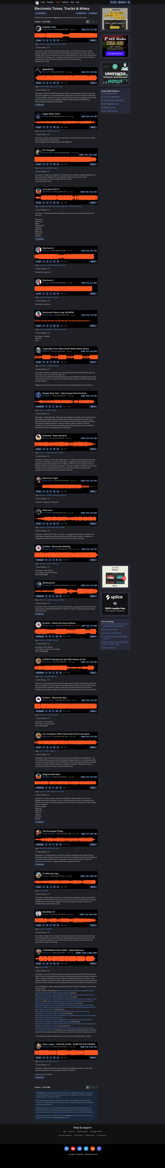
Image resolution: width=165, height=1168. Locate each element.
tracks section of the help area (83, 1112)
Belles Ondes (115, 104)
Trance (41, 791)
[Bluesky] (79, 1148)
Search (94, 13)
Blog (72, 2)
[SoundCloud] (92, 1148)
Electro (41, 410)
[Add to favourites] (50, 40)
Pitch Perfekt (107, 97)
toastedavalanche (50, 834)
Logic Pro (57, 131)
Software (65, 2)
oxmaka (46, 438)
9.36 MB (45, 891)
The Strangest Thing (52, 831)
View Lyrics (40, 105)
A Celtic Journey (50, 873)
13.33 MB (49, 131)
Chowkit (46, 251)
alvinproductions (49, 626)
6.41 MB (48, 206)
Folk (40, 891)
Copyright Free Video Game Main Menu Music (65, 348)
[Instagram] (99, 1148)
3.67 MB (47, 791)
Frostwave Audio (118, 100)
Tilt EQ (105, 93)
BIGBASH (47, 351)
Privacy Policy (78, 1135)
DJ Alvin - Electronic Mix (54, 697)
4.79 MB (49, 564)
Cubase (55, 168)
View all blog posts (109, 648)
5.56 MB (45, 86)
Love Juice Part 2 (50, 189)
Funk (40, 751)
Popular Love (49, 26)
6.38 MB (49, 848)
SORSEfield (47, 192)
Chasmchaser (48, 585)
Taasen (46, 116)
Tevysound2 (48, 1047)
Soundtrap (62, 495)
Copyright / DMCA (96, 1131)
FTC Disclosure (101, 1135)
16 (95, 914)
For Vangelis (48, 150)
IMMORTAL (48, 69)
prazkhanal (47, 396)
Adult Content (56, 206)
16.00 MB (49, 44)
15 (95, 155)
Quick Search (82, 13)
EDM (40, 86)
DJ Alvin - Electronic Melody (56, 546)
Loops (43, 2)
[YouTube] (73, 1148)
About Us (72, 1131)
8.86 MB (49, 929)
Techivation (113, 93)
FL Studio (63, 44)
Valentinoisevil (48, 481)
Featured (56, 44)
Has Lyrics (52, 86)
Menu (41, 13)
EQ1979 (105, 104)
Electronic (42, 44)
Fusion (41, 676)
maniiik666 (47, 513)
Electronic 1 (48, 280)
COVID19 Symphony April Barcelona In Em (64, 659)
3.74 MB (47, 410)
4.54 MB (49, 640)
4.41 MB (47, 676)
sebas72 (46, 876)
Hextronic (47, 510)
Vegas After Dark (51, 113)
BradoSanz (47, 953)
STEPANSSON (48, 29)
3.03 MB (49, 297)
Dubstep (42, 206)
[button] (128, 2)
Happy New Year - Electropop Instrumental (64, 393)
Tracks (58, 2)
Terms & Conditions (65, 1135)
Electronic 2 (48, 248)
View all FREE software (110, 111)
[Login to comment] (54, 40)
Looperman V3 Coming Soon (112, 633)
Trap (40, 967)
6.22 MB (48, 1061)
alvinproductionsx (50, 549)
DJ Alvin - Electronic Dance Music (59, 623)
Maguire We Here (51, 774)
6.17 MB (47, 453)
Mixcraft (55, 564)
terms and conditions (60, 1112)
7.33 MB (49, 366)
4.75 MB (49, 715)
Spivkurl (46, 914)
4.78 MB (45, 967)
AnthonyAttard (49, 153)
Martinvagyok (48, 315)
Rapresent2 (48, 662)
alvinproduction (49, 700)
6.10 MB (49, 265)
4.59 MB (49, 495)
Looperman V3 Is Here (110, 629)
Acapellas (50, 2)
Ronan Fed (111, 107)
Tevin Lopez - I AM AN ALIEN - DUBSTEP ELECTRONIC (68, 1044)
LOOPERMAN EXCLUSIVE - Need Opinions (63, 950)
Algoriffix (117, 97)
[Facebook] (66, 1148)
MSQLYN (47, 72)
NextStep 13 (48, 911)
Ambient (42, 527)
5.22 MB (49, 600)
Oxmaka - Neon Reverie (54, 435)
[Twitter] (86, 1148)
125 (95, 953)
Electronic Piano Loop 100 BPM (58, 312)
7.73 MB (45, 751)
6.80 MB (49, 168)
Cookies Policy (89, 1135)
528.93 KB (49, 329)
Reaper (62, 600)
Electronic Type (50, 478)
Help (77, 2)
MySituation (48, 582)
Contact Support (82, 1131)
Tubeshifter (107, 100)
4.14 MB (48, 527)
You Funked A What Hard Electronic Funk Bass (65, 733)
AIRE (104, 107)
